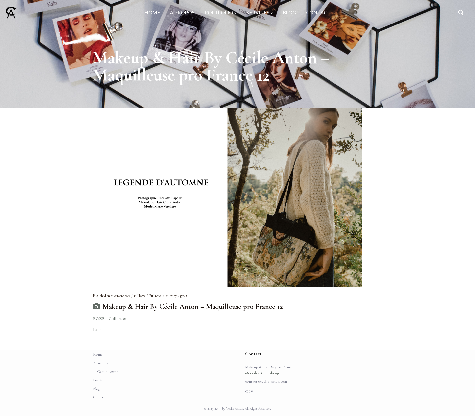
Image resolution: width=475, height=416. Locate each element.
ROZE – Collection (110, 318)
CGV (249, 391)
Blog (96, 388)
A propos (100, 363)
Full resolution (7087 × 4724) (168, 296)
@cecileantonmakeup (262, 372)
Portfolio (100, 380)
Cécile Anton (108, 371)
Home (141, 296)
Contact (99, 397)
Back (97, 329)
